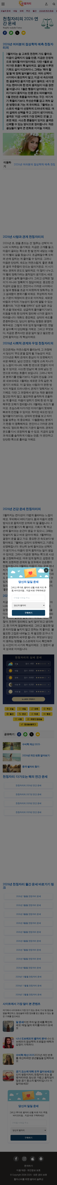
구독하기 (28, 612)
